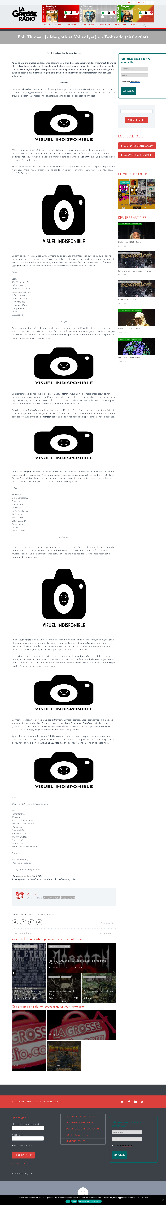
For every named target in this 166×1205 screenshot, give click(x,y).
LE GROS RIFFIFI (125, 182)
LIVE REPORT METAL (51, 897)
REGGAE (72, 25)
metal (81, 14)
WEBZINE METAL (68, 897)
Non (74, 1201)
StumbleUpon (39, 922)
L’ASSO (135, 25)
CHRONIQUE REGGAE (124, 339)
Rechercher (137, 119)
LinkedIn (31, 922)
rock (44, 14)
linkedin (138, 2)
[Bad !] (77, 12)
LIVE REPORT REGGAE (124, 224)
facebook (134, 2)
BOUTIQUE (120, 25)
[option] (64, 1040)
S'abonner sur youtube (138, 154)
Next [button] (114, 973)
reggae (118, 14)
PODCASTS (104, 25)
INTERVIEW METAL (124, 253)
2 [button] (65, 1001)
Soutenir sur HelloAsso (138, 145)
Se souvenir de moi (22, 1145)
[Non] (163, 1200)
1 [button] (63, 1001)
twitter (129, 2)
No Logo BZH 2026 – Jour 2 (129, 328)
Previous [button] (14, 973)
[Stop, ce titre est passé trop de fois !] (71, 12)
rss (143, 2)
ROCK (47, 25)
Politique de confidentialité (89, 1201)
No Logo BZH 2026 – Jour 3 (129, 242)
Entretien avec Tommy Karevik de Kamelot (135, 270)
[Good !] (66, 12)
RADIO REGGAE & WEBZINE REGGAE (82, 1129)
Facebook (23, 922)
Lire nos (131, 81)
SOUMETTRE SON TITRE (26, 1101)
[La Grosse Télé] (148, 2)
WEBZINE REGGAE (136, 224)
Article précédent (23, 933)
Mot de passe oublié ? (22, 1163)
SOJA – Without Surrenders (129, 357)
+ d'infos (74, 16)
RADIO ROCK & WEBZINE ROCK (80, 1117)
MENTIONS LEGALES (52, 1101)
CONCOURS (87, 25)
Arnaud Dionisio (26, 875)
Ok (68, 1201)
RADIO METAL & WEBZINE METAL (81, 1123)
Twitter (15, 922)
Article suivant (106, 933)
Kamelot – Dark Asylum (127, 299)
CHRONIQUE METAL (55, 946)
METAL (59, 25)
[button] (144, 25)
